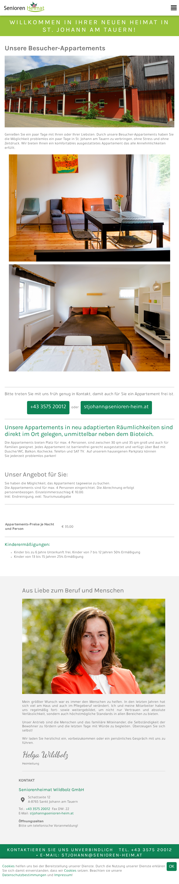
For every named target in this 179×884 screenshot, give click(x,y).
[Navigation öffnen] (174, 8)
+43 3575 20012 (48, 407)
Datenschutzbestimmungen (24, 875)
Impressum (63, 875)
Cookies (8, 867)
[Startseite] (22, 13)
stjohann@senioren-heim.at (116, 407)
